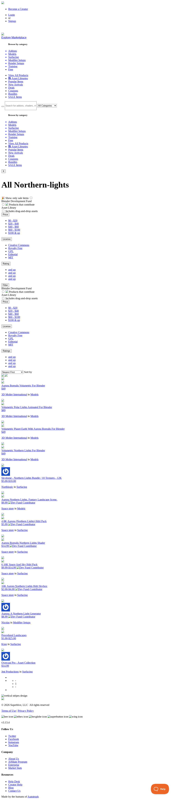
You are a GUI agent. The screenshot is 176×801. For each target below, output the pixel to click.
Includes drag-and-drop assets (22, 211)
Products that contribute (21, 204)
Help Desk (14, 781)
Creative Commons (18, 245)
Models (34, 394)
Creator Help (15, 784)
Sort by (28, 372)
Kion (4, 644)
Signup (12, 21)
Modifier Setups (21, 622)
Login (11, 14)
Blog (11, 787)
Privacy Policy (26, 710)
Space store (7, 508)
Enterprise (13, 764)
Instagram (13, 742)
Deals (11, 87)
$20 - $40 (13, 223)
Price (5, 214)
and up (12, 269)
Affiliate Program (17, 761)
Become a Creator (18, 9)
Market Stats (15, 767)
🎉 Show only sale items (15, 198)
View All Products (18, 75)
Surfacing (21, 486)
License (6, 239)
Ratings (6, 351)
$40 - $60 (13, 226)
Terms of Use (8, 710)
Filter (5, 285)
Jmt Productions (10, 671)
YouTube (13, 745)
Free (10, 69)
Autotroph (33, 796)
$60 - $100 (14, 229)
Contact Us (14, 790)
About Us (13, 758)
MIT (10, 257)
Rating (6, 263)
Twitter (12, 736)
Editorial (13, 254)
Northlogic (7, 486)
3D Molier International (14, 394)
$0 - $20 (12, 220)
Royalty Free (15, 248)
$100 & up (14, 232)
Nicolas (5, 622)
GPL (11, 251)
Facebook (13, 739)
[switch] (31, 198)
